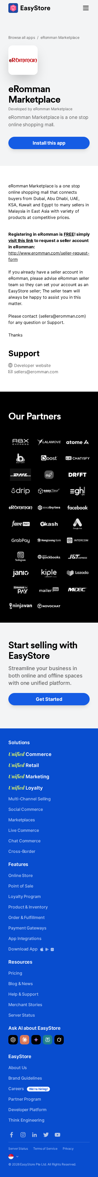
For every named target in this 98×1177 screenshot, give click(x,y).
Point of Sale (20, 886)
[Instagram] (23, 1135)
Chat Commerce (24, 840)
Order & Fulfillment (26, 917)
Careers (28, 1088)
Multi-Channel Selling (29, 798)
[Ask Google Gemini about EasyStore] (36, 1039)
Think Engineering (26, 1120)
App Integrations (25, 938)
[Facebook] (11, 1135)
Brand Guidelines (25, 1078)
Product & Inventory (28, 907)
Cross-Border (21, 851)
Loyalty (25, 788)
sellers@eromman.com (36, 371)
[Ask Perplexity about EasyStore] (47, 1039)
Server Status (21, 1015)
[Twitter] (46, 1135)
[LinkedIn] (34, 1135)
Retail (23, 765)
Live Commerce (23, 830)
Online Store (20, 875)
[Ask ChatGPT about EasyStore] (13, 1039)
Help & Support (23, 994)
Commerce (29, 754)
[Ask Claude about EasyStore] (24, 1039)
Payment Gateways (27, 928)
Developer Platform (27, 1109)
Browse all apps (21, 37)
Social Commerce (25, 809)
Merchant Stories (25, 1004)
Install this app (49, 143)
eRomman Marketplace (60, 37)
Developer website (32, 365)
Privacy (68, 1148)
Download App (23, 949)
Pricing (15, 973)
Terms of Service (45, 1148)
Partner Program (24, 1099)
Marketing (28, 776)
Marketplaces (21, 819)
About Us (17, 1067)
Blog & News (20, 983)
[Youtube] (57, 1135)
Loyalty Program (24, 896)
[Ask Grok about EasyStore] (59, 1039)
